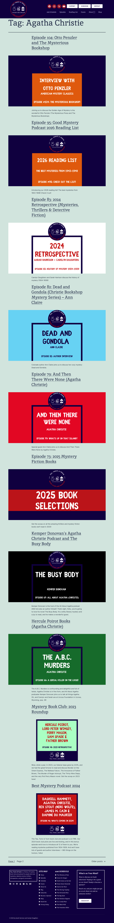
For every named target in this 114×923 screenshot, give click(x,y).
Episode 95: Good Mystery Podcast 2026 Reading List (55, 125)
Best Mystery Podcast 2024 (56, 785)
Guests (83, 12)
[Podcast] (17, 884)
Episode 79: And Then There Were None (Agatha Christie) (56, 379)
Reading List (73, 12)
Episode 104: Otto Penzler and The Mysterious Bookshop (54, 43)
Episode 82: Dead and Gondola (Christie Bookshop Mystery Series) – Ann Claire (57, 294)
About (91, 12)
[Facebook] (49, 6)
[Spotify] (23, 884)
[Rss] (27, 884)
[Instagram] (54, 6)
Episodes (63, 12)
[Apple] (20, 884)
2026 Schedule (51, 12)
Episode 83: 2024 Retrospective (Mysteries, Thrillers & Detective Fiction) (55, 207)
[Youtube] (64, 6)
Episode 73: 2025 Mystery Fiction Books (54, 459)
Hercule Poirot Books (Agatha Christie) (51, 624)
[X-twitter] (59, 6)
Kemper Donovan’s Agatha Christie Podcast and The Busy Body (56, 538)
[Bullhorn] (30, 884)
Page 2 (20, 861)
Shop (100, 12)
